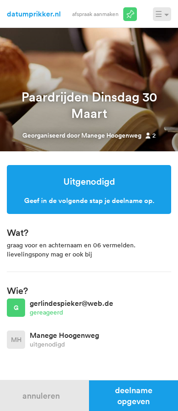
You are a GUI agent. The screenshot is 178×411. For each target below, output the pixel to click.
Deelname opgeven (133, 395)
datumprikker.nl (34, 14)
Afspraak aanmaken (95, 14)
